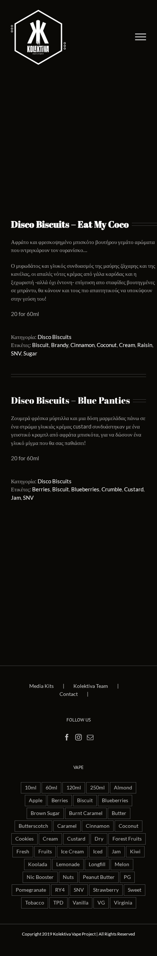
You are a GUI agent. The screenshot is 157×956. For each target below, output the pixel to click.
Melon (122, 864)
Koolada (37, 864)
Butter (119, 813)
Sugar (30, 353)
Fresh (22, 851)
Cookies (24, 839)
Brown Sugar (45, 813)
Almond (123, 788)
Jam (16, 497)
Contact (69, 694)
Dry (99, 839)
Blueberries (85, 489)
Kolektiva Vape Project (74, 934)
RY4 (60, 890)
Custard (133, 489)
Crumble (112, 489)
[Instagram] (78, 737)
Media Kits (41, 686)
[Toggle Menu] (140, 37)
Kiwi (135, 851)
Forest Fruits (127, 839)
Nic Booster (40, 877)
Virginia (123, 903)
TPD (58, 903)
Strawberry (106, 890)
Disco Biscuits (55, 337)
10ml (31, 788)
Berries (41, 489)
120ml (73, 788)
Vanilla (80, 903)
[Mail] (90, 737)
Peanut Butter (99, 877)
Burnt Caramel (86, 813)
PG (127, 877)
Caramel (67, 826)
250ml (97, 788)
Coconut (107, 345)
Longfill (97, 864)
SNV (16, 353)
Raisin (144, 345)
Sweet (134, 890)
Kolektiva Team (90, 686)
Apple (35, 800)
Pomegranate (31, 890)
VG (101, 903)
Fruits (45, 851)
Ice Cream (72, 851)
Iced (98, 851)
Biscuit (40, 345)
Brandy (59, 345)
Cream (127, 345)
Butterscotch (33, 826)
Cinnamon (82, 345)
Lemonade (68, 864)
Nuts (68, 877)
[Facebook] (67, 737)
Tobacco (34, 903)
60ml (51, 788)
